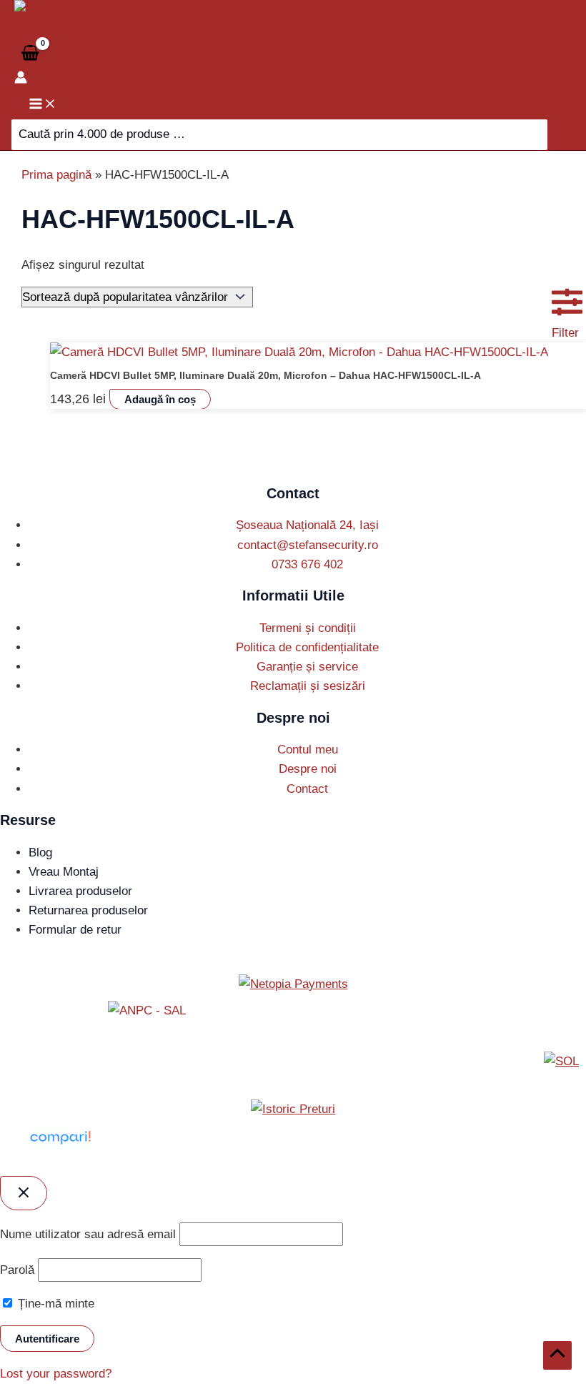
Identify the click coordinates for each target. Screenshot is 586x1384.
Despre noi (308, 769)
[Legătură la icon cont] (20, 79)
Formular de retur (75, 929)
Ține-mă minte (54, 1303)
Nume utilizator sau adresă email (88, 1234)
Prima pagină (56, 175)
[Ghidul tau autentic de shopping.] (60, 1145)
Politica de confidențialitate (307, 647)
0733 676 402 (307, 564)
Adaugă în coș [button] (160, 399)
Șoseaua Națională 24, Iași (307, 525)
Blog (40, 852)
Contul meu (307, 749)
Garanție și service (307, 666)
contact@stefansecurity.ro (307, 545)
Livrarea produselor (80, 891)
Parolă (17, 1270)
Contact (307, 789)
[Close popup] (23, 1193)
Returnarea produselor (88, 910)
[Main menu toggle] (42, 104)
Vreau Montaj (64, 872)
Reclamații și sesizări (307, 686)
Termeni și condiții (307, 628)
